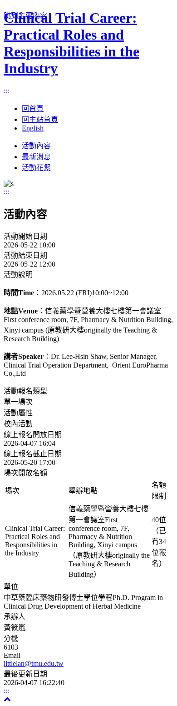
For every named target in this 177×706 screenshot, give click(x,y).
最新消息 (36, 157)
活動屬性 (18, 413)
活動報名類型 (25, 391)
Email (12, 655)
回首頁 (33, 108)
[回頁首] (7, 699)
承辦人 (14, 616)
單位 (11, 586)
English (33, 128)
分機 (11, 638)
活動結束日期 (25, 255)
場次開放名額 (25, 473)
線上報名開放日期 (33, 435)
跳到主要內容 (25, 16)
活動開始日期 (25, 236)
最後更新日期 (25, 674)
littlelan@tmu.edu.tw (34, 663)
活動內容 (36, 146)
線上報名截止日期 (33, 454)
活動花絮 (36, 167)
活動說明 (18, 274)
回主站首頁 (40, 119)
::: (6, 91)
